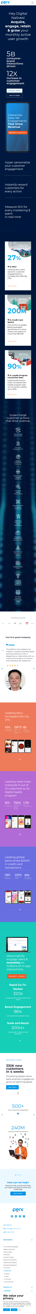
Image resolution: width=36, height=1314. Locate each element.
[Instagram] (24, 1216)
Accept (6, 1309)
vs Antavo (6, 1274)
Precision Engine (8, 1257)
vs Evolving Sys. (8, 1282)
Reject (14, 1309)
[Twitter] (16, 1216)
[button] (2, 668)
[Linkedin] (20, 1216)
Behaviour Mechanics (10, 1260)
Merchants (6, 1254)
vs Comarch (7, 1279)
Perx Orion (7, 1268)
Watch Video (14, 95)
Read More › (12, 286)
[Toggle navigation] (32, 2)
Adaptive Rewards (9, 1249)
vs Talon (6, 1276)
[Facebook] (12, 1216)
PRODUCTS (7, 1287)
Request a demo (17, 976)
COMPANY (7, 1291)
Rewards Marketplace (10, 1265)
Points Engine (7, 1252)
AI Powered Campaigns (10, 1247)
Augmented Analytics (10, 1262)
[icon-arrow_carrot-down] (18, 757)
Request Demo (14, 90)
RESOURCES (7, 1240)
